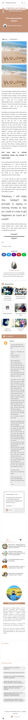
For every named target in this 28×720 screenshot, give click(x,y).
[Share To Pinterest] (19, 254)
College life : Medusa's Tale (7, 329)
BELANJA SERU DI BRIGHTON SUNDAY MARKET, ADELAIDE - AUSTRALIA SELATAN (13, 688)
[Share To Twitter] (9, 254)
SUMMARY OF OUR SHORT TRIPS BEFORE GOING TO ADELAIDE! (14, 677)
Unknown (12, 341)
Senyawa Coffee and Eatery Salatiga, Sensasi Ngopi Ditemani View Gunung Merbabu (16, 553)
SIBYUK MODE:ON (7, 313)
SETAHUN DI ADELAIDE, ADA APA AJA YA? (14, 672)
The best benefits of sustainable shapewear (11, 668)
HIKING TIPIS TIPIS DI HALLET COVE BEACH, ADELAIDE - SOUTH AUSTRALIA (13, 682)
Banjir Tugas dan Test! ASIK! (21, 314)
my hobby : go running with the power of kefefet (7, 298)
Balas (12, 484)
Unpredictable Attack (20, 329)
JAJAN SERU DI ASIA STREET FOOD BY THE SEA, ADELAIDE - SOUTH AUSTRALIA (14, 700)
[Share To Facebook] (4, 254)
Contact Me (15, 717)
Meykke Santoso (14, 270)
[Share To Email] (14, 254)
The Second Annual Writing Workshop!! (20, 297)
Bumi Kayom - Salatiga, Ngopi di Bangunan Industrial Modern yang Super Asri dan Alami (17, 546)
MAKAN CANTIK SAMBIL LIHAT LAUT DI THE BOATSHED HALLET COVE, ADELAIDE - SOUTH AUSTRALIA (13, 694)
